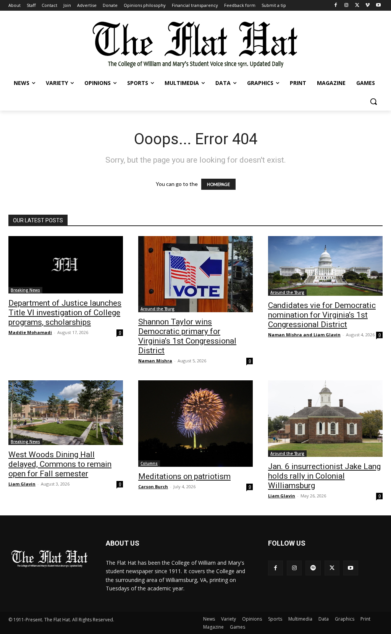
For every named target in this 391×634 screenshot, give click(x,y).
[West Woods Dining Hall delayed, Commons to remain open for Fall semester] (65, 412)
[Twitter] (357, 5)
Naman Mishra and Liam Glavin (304, 334)
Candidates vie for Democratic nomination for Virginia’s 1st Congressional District (322, 315)
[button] (373, 101)
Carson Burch (153, 486)
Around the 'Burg (157, 308)
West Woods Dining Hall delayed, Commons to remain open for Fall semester (59, 464)
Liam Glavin (22, 484)
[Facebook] (335, 5)
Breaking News (25, 290)
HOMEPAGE (218, 184)
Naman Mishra (155, 360)
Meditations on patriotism (184, 476)
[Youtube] (378, 5)
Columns (149, 463)
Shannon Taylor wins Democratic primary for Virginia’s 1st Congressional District (187, 336)
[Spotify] (312, 568)
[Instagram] (346, 5)
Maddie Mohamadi (30, 332)
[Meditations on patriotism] (195, 423)
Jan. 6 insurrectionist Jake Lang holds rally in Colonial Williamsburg (324, 476)
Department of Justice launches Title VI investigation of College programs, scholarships (64, 312)
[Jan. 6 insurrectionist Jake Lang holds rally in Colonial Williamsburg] (325, 418)
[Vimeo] (367, 5)
